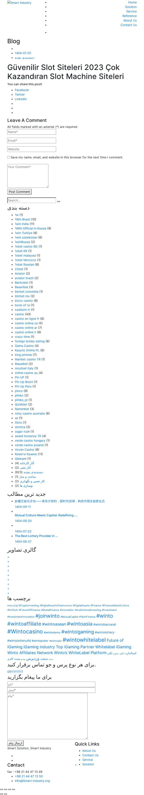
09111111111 (15, 672)
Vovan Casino (24, 449)
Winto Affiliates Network (30, 652)
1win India (22, 224)
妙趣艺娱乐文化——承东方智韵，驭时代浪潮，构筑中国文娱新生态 (60, 501)
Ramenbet (22, 409)
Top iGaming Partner (75, 646)
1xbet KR (21, 251)
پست (17, 659)
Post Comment (19, 192)
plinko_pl (21, 400)
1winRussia (22, 242)
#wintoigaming (77, 632)
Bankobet (21, 282)
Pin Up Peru (23, 386)
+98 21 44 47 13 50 (29, 776)
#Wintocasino (25, 631)
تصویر (115, 653)
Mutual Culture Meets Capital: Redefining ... (46, 515)
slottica (20, 427)
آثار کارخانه (27, 463)
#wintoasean (54, 624)
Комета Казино (26, 454)
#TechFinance (87, 616)
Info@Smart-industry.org (32, 781)
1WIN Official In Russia (30, 228)
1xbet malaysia (25, 255)
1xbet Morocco (25, 260)
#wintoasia (79, 624)
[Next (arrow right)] (5, 793)
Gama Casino (24, 346)
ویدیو (23, 659)
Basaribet (21, 287)
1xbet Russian (24, 264)
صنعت (44, 659)
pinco (19, 391)
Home (132, 2)
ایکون (121, 653)
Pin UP (19, 377)
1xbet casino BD (26, 246)
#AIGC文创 (12, 605)
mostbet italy (24, 368)
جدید (51, 659)
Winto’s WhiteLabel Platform (80, 652)
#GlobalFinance (50, 609)
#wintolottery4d (19, 640)
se (16, 418)
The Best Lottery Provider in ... (36, 536)
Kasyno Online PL (27, 350)
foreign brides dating (30, 341)
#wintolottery (104, 632)
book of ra (22, 305)
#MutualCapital (69, 616)
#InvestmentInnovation (20, 616)
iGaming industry (39, 646)
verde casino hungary (30, 440)
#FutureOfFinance (29, 609)
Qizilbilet (21, 404)
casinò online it (25, 332)
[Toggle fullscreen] (9, 789)
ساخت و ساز (27, 476)
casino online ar (26, 328)
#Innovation (67, 609)
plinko (19, 395)
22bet (19, 269)
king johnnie (23, 355)
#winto (104, 616)
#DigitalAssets (81, 605)
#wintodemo (52, 632)
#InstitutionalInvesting (88, 609)
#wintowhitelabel (84, 639)
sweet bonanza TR (28, 436)
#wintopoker (40, 640)
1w (17, 215)
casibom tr (22, 309)
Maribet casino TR (27, 359)
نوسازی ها (26, 485)
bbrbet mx (22, 296)
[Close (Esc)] (1, 789)
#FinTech (12, 609)
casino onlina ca (26, 323)
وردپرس (32, 658)
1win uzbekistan (26, 237)
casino (19, 314)
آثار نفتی (25, 467)
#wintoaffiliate (24, 624)
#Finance (96, 605)
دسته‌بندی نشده (24, 57)
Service (131, 11)
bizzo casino (24, 300)
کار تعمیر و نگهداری (32, 481)
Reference (129, 16)
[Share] (5, 789)
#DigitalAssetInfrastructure (56, 605)
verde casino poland (29, 445)
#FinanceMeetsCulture (115, 605)
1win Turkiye (23, 233)
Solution (131, 7)
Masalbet (21, 364)
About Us (130, 20)
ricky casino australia (30, 413)
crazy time (22, 337)
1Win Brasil (22, 219)
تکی (109, 653)
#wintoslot (55, 640)
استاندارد (130, 653)
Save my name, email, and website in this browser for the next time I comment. (67, 157)
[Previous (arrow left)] (1, 793)
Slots (18, 422)
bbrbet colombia (26, 291)
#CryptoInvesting (29, 605)
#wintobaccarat (104, 624)
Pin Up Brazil (24, 382)
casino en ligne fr (27, 318)
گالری (10, 658)
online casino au (26, 373)
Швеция (20, 458)
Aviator (20, 273)
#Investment (109, 609)
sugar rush (22, 431)
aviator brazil (24, 278)
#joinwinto (47, 616)
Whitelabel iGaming (113, 646)
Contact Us (129, 25)
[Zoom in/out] (13, 789)
